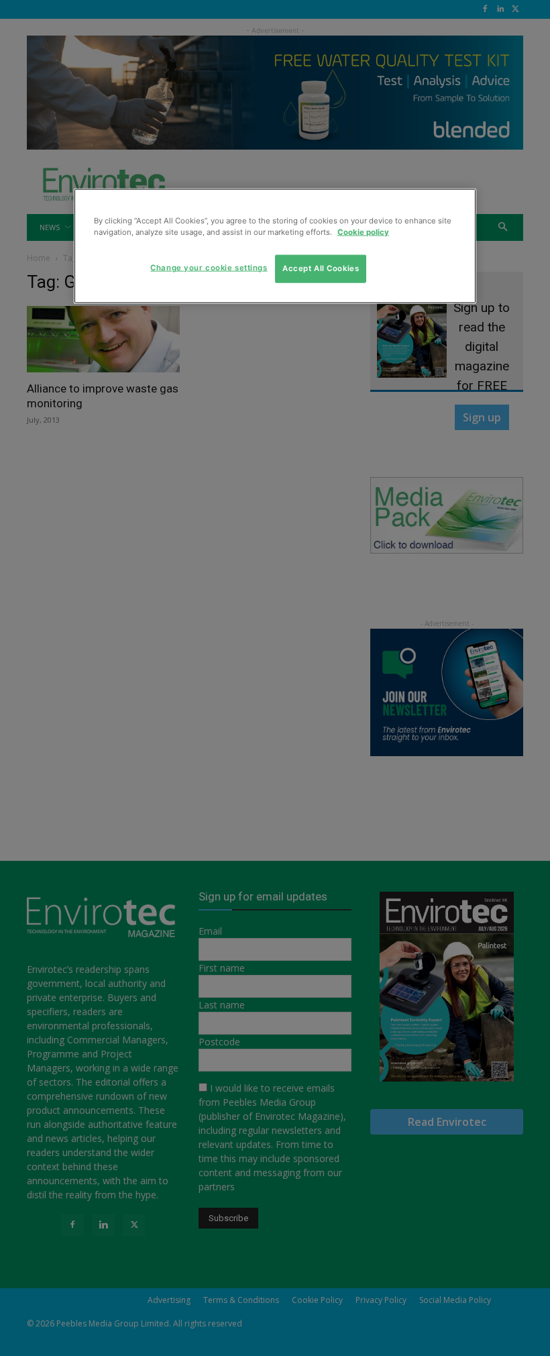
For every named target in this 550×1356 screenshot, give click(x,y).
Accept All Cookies (320, 268)
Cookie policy (363, 232)
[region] (275, 246)
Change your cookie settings (208, 267)
